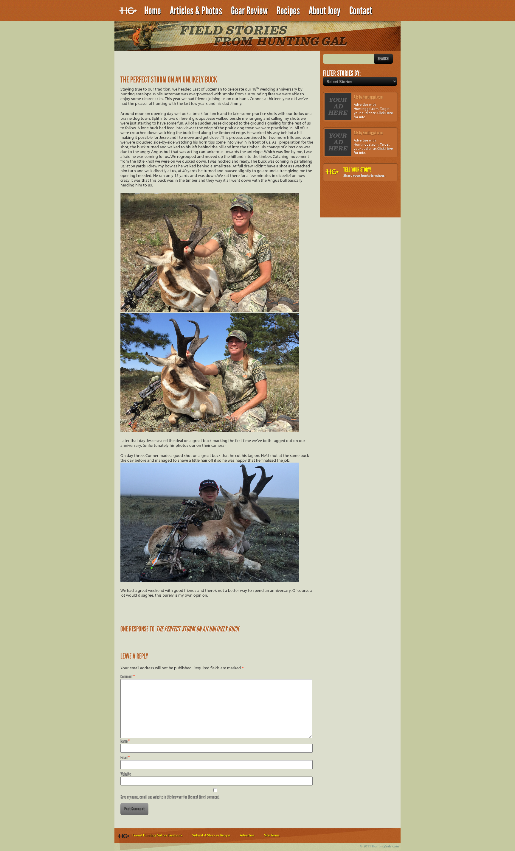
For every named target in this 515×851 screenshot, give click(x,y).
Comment (127, 676)
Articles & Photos (196, 10)
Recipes (288, 10)
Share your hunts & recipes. (364, 175)
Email (125, 757)
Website (125, 774)
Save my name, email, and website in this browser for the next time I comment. (170, 797)
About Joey (324, 10)
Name (125, 741)
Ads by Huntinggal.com (368, 97)
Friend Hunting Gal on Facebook (157, 835)
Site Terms (272, 835)
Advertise (247, 835)
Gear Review (249, 10)
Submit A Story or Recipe (211, 835)
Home (152, 10)
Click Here (385, 113)
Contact (360, 10)
